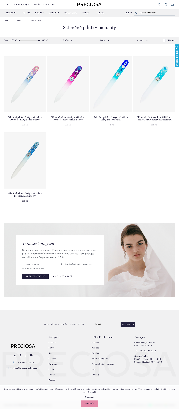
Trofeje (51, 374)
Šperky (51, 353)
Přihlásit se (128, 324)
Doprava (95, 342)
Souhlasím (89, 403)
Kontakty (56, 4)
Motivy (51, 348)
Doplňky (52, 358)
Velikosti (95, 348)
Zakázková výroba (41, 4)
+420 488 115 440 (25, 362)
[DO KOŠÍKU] (25, 84)
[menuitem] (11, 13)
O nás (7, 4)
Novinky (52, 342)
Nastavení (89, 397)
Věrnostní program (21, 4)
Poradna (95, 353)
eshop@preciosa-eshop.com (25, 368)
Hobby (51, 369)
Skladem (171, 40)
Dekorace (52, 364)
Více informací (62, 276)
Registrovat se (35, 276)
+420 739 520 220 (148, 350)
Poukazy (52, 380)
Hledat (136, 12)
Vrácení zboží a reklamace (102, 364)
